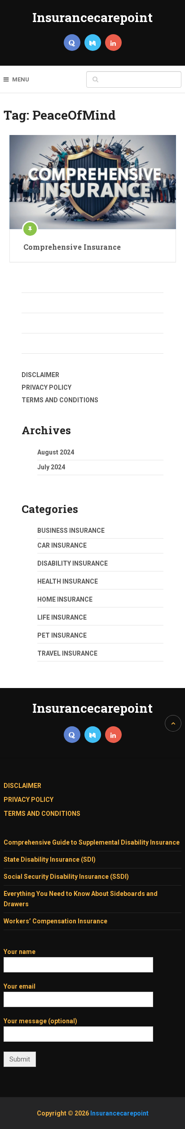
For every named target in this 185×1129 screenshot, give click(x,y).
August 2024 (55, 452)
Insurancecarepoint (92, 17)
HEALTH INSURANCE (67, 581)
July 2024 (51, 467)
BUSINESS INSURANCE (71, 530)
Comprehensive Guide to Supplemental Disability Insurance (92, 842)
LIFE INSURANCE (62, 617)
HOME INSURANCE (64, 599)
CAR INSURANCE (62, 545)
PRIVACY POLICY (46, 387)
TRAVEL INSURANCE (67, 653)
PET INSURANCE (62, 635)
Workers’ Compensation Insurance (55, 921)
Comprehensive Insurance (72, 247)
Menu (20, 79)
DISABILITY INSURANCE (72, 563)
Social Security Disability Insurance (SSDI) (66, 876)
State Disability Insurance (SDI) (50, 859)
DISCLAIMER (40, 374)
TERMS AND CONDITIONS (60, 400)
